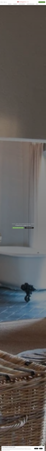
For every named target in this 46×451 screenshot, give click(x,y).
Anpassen (41, 448)
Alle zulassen (36, 448)
